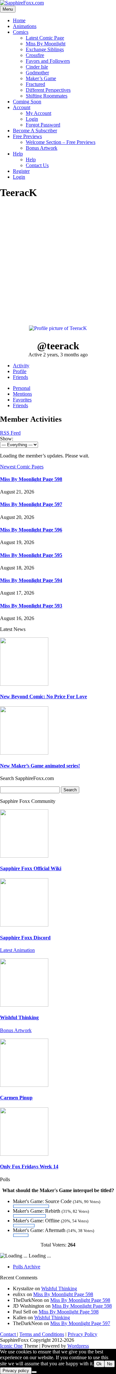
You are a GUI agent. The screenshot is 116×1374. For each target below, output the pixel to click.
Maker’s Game (41, 78)
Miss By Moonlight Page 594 (31, 580)
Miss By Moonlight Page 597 (31, 504)
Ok (99, 1363)
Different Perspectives (48, 90)
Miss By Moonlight (45, 43)
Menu (8, 9)
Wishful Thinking (19, 1017)
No (109, 1363)
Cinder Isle (37, 67)
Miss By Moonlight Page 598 (31, 479)
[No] (34, 1372)
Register (21, 171)
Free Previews (27, 136)
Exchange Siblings (45, 49)
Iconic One (11, 1346)
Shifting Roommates (46, 96)
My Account (38, 113)
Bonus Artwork (41, 148)
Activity (21, 365)
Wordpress (78, 1346)
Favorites (22, 399)
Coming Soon (27, 101)
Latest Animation (17, 950)
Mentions (22, 394)
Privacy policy (16, 1370)
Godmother (37, 72)
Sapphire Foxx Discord (25, 937)
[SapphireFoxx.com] (22, 2)
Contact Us (37, 165)
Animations (24, 26)
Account (21, 107)
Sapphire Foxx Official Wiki (30, 868)
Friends (20, 377)
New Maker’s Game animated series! (40, 765)
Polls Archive (26, 1266)
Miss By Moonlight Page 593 (31, 605)
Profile (19, 371)
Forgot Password (43, 124)
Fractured (35, 84)
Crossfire (35, 55)
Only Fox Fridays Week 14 (29, 1166)
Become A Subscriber (35, 130)
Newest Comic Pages (22, 466)
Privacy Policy (82, 1334)
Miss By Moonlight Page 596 (31, 529)
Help (18, 153)
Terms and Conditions (41, 1334)
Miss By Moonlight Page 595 (31, 555)
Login (32, 119)
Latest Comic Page (45, 38)
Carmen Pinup (16, 1097)
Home (19, 20)
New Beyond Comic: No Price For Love (43, 696)
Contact (8, 1334)
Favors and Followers (48, 61)
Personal (21, 388)
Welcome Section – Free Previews (60, 142)
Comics (20, 32)
